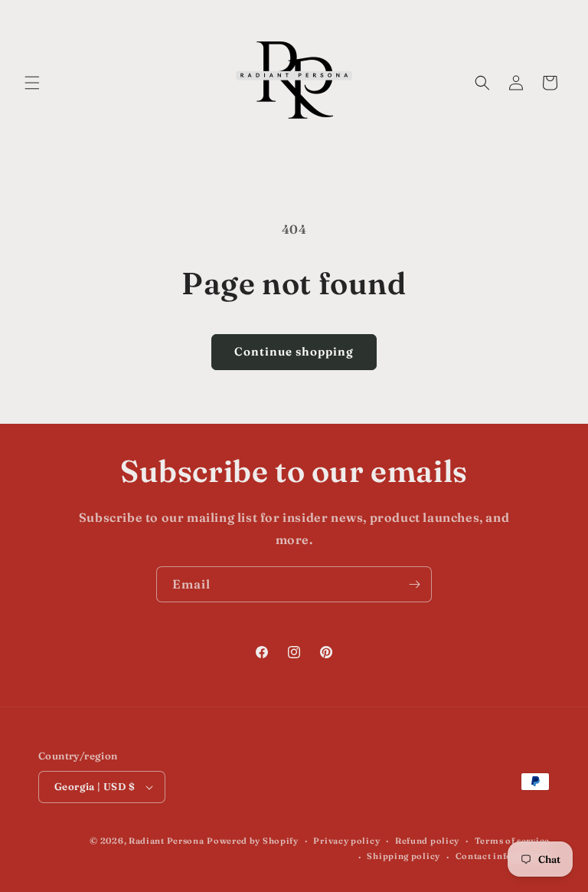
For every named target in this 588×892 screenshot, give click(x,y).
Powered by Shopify (253, 840)
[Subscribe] (414, 584)
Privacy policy (346, 840)
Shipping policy (403, 856)
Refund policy (427, 840)
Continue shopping (294, 351)
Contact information (503, 856)
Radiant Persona (166, 840)
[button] (32, 83)
